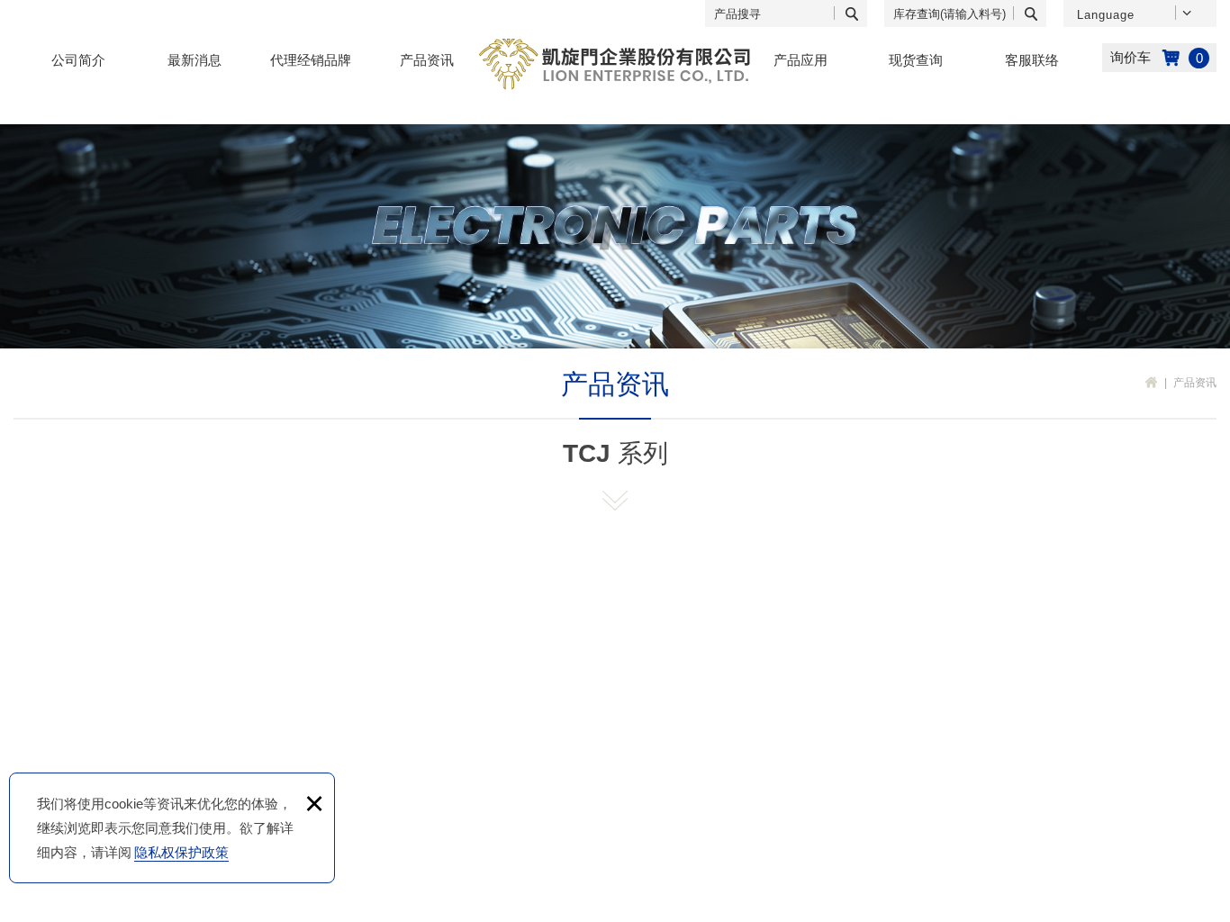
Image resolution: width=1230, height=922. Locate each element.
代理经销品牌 (310, 60)
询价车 (1159, 57)
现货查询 (916, 60)
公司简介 (78, 60)
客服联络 (1032, 60)
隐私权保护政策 (181, 852)
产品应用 (800, 60)
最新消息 (194, 60)
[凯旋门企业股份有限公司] (615, 64)
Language (1106, 15)
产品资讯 (427, 60)
